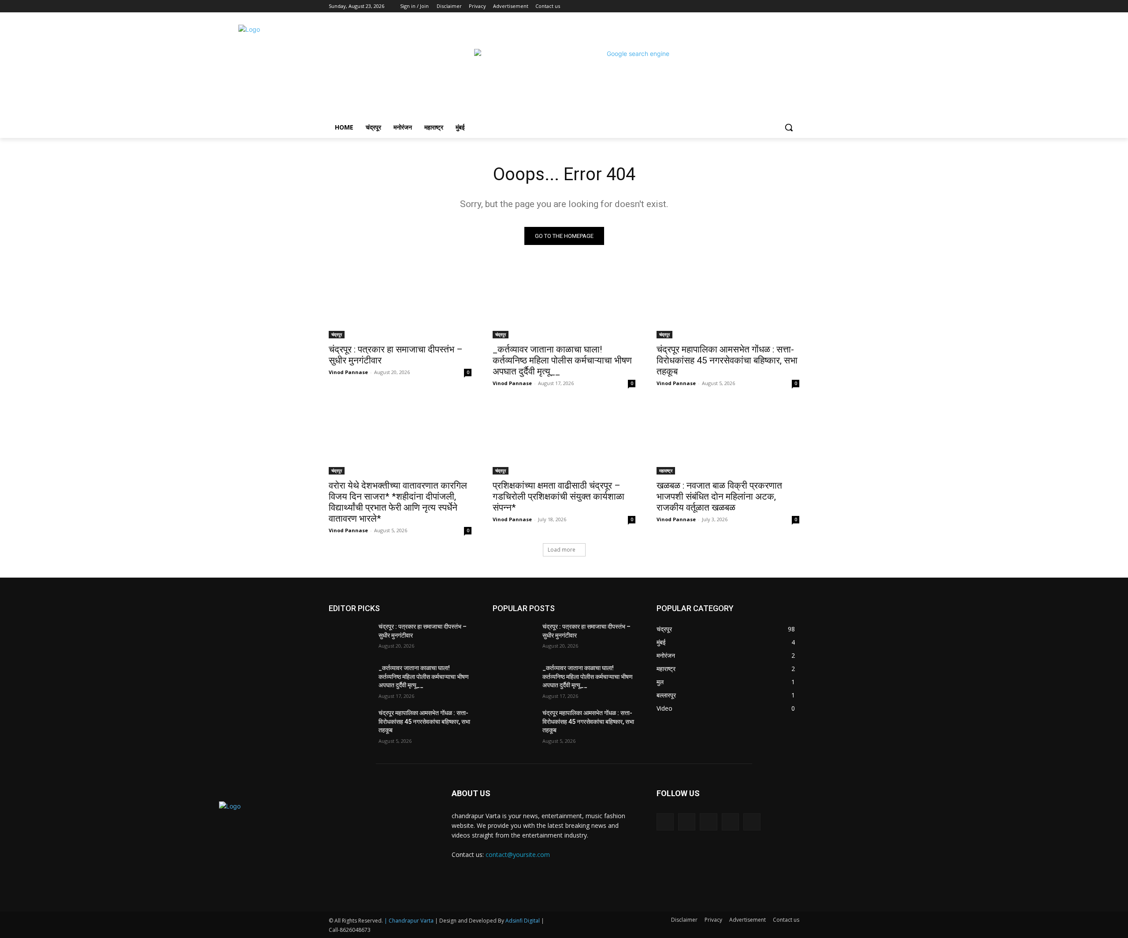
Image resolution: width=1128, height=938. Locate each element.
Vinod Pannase (348, 372)
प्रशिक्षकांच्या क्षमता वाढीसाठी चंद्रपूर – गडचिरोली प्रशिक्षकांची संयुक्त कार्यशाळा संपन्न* (558, 496)
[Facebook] (745, 6)
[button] (788, 127)
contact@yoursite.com (518, 854)
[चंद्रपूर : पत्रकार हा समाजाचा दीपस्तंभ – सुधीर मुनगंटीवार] (400, 302)
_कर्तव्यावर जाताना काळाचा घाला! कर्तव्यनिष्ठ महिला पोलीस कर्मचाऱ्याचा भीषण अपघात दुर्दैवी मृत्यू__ (562, 360)
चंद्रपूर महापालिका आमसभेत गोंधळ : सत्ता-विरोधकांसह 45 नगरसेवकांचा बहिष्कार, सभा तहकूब (727, 360)
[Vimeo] (782, 6)
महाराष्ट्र (665, 470)
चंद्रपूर (336, 334)
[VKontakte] (752, 821)
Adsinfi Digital (523, 920)
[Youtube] (794, 6)
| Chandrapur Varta (409, 920)
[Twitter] (770, 6)
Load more (561, 549)
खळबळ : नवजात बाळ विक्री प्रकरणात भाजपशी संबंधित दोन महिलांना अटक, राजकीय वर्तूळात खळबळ (719, 496)
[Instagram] (758, 6)
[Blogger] (665, 821)
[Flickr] (708, 821)
